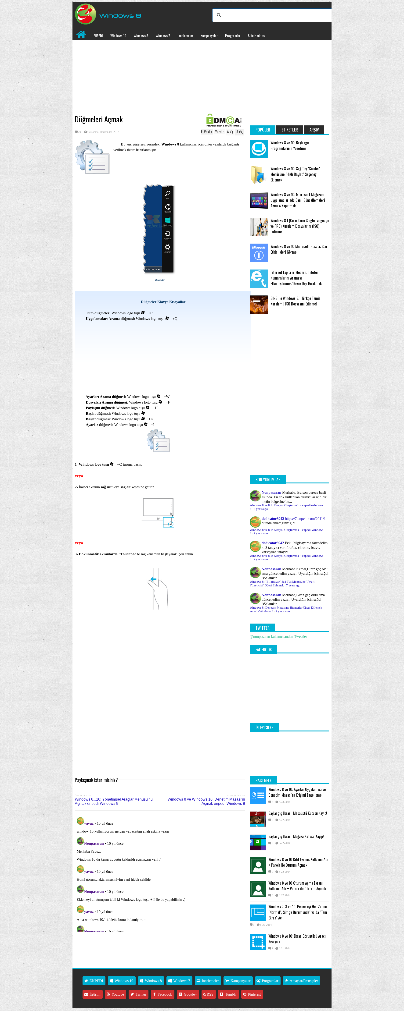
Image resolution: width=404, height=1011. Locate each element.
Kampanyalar (209, 35)
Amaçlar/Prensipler (303, 981)
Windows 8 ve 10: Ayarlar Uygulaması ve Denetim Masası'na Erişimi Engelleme (297, 792)
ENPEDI (98, 35)
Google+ (190, 994)
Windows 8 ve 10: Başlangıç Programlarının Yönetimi (290, 145)
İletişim (94, 994)
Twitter (140, 994)
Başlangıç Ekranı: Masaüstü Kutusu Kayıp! (297, 813)
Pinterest (254, 994)
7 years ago (261, 509)
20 (79, 132)
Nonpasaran (271, 492)
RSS (209, 994)
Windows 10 (118, 35)
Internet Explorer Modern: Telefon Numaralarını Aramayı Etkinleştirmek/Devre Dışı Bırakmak (296, 278)
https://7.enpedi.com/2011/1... (306, 519)
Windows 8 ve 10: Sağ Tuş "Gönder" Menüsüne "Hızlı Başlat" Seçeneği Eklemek (295, 174)
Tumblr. (230, 994)
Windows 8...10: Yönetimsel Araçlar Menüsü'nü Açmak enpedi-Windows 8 (114, 801)
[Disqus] (160, 873)
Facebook (164, 994)
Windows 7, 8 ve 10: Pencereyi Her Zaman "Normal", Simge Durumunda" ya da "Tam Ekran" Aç (298, 912)
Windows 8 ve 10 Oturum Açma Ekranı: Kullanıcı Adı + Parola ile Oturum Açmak (297, 885)
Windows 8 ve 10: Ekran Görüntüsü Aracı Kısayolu (297, 938)
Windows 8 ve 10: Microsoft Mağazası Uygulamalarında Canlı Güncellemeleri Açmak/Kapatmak (298, 200)
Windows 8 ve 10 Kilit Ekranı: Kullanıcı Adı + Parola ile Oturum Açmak (298, 862)
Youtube (117, 994)
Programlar (232, 35)
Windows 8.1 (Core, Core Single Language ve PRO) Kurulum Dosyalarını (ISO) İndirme (300, 226)
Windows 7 (163, 35)
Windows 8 (141, 35)
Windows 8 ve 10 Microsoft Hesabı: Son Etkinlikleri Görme (299, 249)
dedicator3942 (273, 519)
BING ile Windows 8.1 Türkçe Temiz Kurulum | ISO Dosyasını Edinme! (295, 301)
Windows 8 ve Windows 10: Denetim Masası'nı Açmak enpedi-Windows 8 (206, 801)
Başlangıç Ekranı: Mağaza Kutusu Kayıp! (296, 836)
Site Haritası (256, 35)
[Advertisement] (160, 77)
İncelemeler (185, 35)
